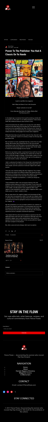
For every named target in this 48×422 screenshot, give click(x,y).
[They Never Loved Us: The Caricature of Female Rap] (13, 248)
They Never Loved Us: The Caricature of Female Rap (12, 256)
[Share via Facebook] (6, 231)
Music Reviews (23, 39)
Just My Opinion (13, 39)
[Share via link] (15, 231)
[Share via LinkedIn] (12, 231)
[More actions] (42, 47)
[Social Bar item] (4, 392)
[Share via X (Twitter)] (9, 231)
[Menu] (33, 7)
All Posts (6, 39)
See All (41, 240)
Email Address (6, 326)
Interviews (30, 39)
